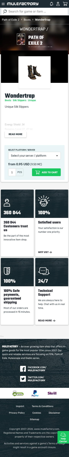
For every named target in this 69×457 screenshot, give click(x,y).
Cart (65, 4)
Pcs (19, 172)
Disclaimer (54, 413)
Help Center (63, 440)
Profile (58, 4)
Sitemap (34, 419)
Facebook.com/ (37, 369)
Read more (15, 134)
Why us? (43, 252)
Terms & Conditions (42, 406)
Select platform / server (21, 150)
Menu (3, 4)
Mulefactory (22, 4)
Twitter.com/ (36, 379)
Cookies (36, 413)
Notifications (51, 4)
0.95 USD (23, 164)
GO (5, 11)
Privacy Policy (17, 413)
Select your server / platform (28, 156)
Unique (32, 100)
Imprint (20, 406)
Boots (8, 100)
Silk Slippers (20, 100)
